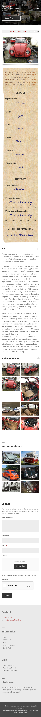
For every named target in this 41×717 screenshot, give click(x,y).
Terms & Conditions (9, 645)
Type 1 (25, 31)
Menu (37, 8)
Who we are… (7, 640)
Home (12, 31)
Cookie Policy (7, 648)
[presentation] (18, 585)
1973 (30, 31)
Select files (20, 566)
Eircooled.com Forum (10, 671)
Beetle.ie (7, 6)
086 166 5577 (9, 617)
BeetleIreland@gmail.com (13, 620)
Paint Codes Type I (9, 665)
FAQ (4, 642)
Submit (7, 595)
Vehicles (18, 31)
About (5, 637)
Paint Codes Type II (9, 668)
